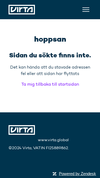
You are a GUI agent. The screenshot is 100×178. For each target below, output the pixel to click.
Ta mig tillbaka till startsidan (50, 84)
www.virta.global (53, 139)
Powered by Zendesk (77, 173)
